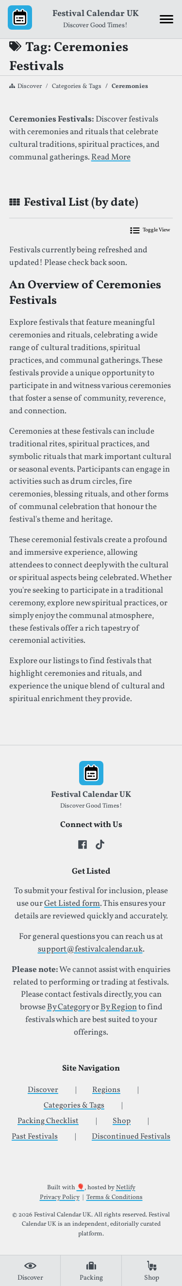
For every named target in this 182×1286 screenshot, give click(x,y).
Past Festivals (35, 1136)
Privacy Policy (60, 1197)
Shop (122, 1121)
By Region (118, 1007)
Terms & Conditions (114, 1197)
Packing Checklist (48, 1121)
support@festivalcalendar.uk (90, 949)
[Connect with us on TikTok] (100, 844)
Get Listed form (72, 904)
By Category (68, 1007)
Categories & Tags (76, 86)
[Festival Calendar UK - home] (20, 19)
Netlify (125, 1187)
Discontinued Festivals (131, 1136)
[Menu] (166, 19)
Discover (29, 86)
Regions (106, 1090)
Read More (111, 157)
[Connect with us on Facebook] (82, 844)
